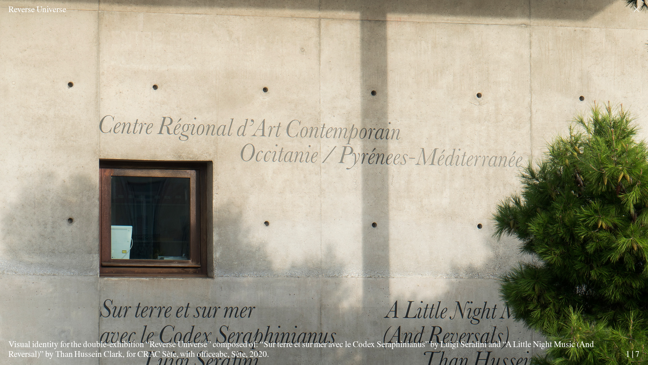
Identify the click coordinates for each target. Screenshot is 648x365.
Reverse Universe (37, 9)
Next (502, 171)
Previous (146, 171)
